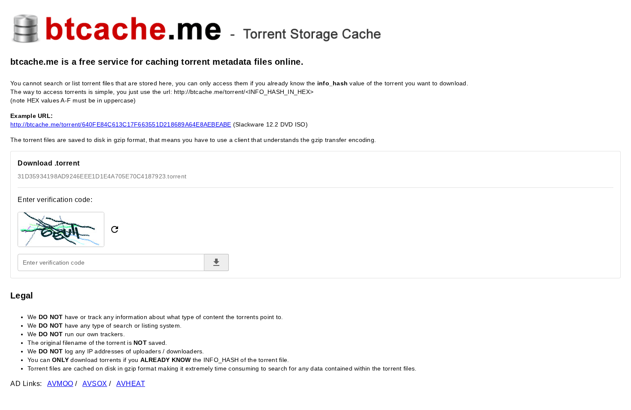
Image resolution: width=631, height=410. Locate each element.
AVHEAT (130, 383)
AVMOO (60, 383)
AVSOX (94, 383)
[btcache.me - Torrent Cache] (315, 27)
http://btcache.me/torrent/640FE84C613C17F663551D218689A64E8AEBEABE (120, 124)
